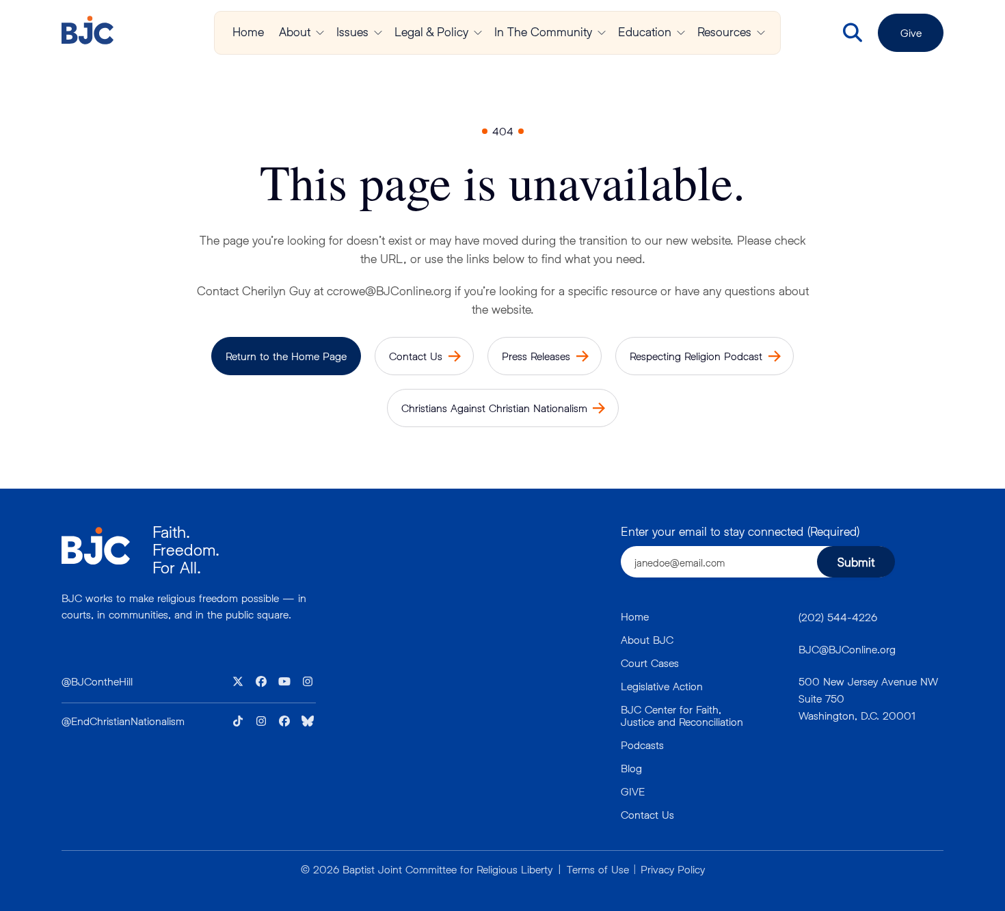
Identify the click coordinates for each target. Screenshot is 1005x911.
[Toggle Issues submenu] (378, 32)
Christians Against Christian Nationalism (494, 407)
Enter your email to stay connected (740, 531)
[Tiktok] (238, 721)
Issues (352, 31)
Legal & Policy (431, 31)
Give (911, 32)
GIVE (633, 791)
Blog (631, 767)
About (294, 31)
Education (644, 31)
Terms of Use (598, 868)
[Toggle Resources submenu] (760, 32)
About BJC (647, 639)
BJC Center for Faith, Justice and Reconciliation (682, 715)
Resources (724, 31)
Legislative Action (662, 685)
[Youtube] (284, 681)
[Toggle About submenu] (319, 32)
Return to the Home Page (286, 355)
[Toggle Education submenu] (680, 32)
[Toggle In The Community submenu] (601, 32)
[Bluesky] (307, 721)
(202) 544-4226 (838, 616)
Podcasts (642, 744)
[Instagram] (307, 681)
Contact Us (415, 355)
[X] (238, 681)
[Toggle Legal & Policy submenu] (477, 32)
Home (248, 31)
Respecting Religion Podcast (696, 355)
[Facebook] (261, 681)
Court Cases (650, 662)
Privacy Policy (673, 868)
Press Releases (536, 355)
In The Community (543, 31)
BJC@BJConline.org (847, 648)
